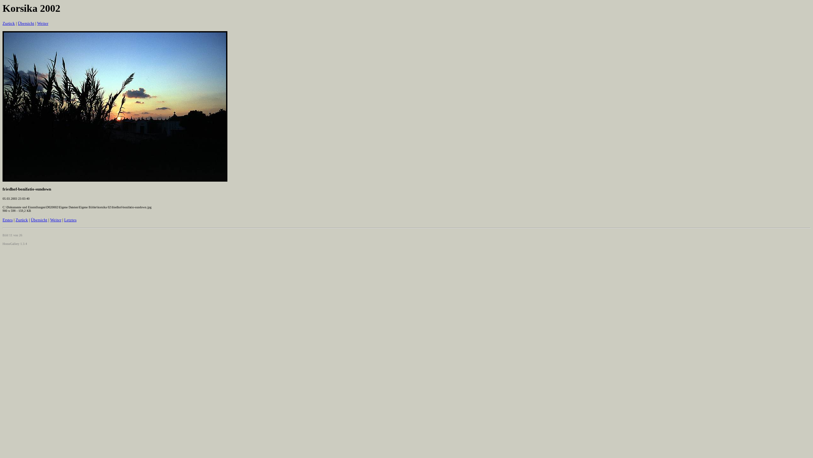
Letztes (70, 220)
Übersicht (26, 23)
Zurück (9, 23)
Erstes (8, 220)
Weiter (42, 23)
